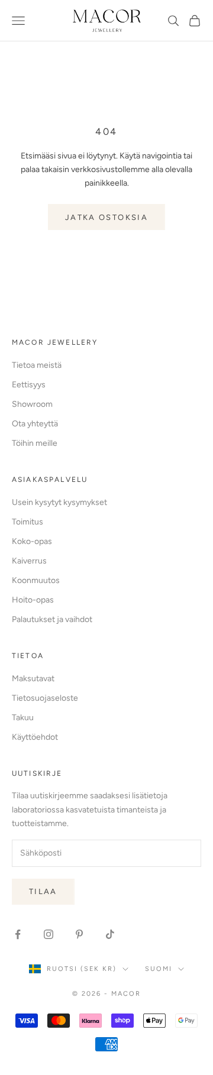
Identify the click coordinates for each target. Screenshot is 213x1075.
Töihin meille (34, 443)
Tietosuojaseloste (45, 698)
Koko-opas (32, 541)
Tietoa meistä (37, 365)
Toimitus (27, 522)
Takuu (23, 718)
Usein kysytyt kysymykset (59, 502)
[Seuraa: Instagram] (48, 934)
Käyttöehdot (35, 737)
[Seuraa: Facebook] (18, 934)
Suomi (158, 969)
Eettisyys (29, 385)
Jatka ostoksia (106, 217)
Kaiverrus (29, 561)
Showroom (32, 404)
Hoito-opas (33, 600)
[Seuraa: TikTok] (110, 934)
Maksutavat (33, 679)
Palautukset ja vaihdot (52, 619)
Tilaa (43, 891)
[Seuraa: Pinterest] (79, 934)
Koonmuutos (36, 580)
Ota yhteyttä (35, 424)
